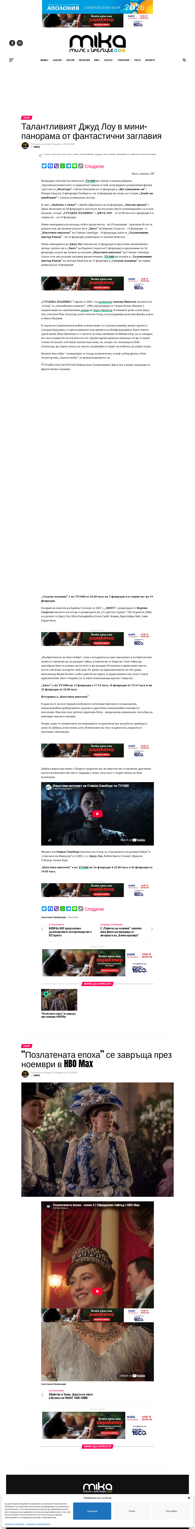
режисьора (105, 301)
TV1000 (109, 256)
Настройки (171, 1511)
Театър (137, 60)
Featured (73, 918)
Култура (70, 60)
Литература (84, 60)
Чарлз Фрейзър (102, 310)
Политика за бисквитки (15, 1524)
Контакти (150, 60)
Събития (57, 60)
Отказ (132, 1511)
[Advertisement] (97, 93)
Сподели (94, 166)
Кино (96, 60)
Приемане (92, 1511)
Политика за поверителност (38, 1524)
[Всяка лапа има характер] (97, 26)
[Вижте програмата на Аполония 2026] (97, 12)
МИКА (37, 147)
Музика (44, 60)
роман (85, 310)
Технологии (123, 60)
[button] (188, 1497)
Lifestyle (108, 60)
